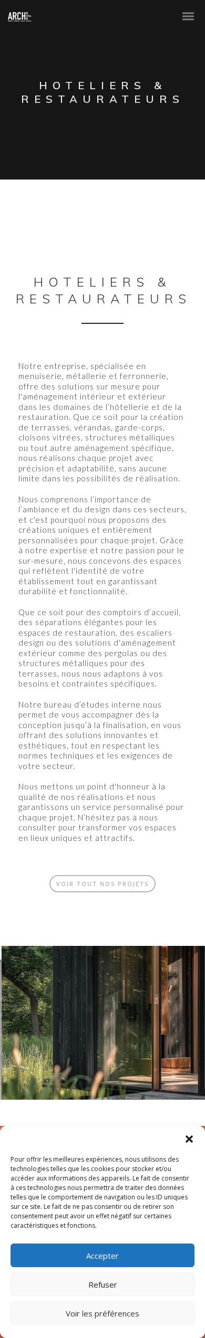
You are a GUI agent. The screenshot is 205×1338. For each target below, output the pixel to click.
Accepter (102, 1255)
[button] (189, 1139)
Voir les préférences (102, 1313)
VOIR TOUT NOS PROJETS (102, 884)
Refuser (102, 1284)
